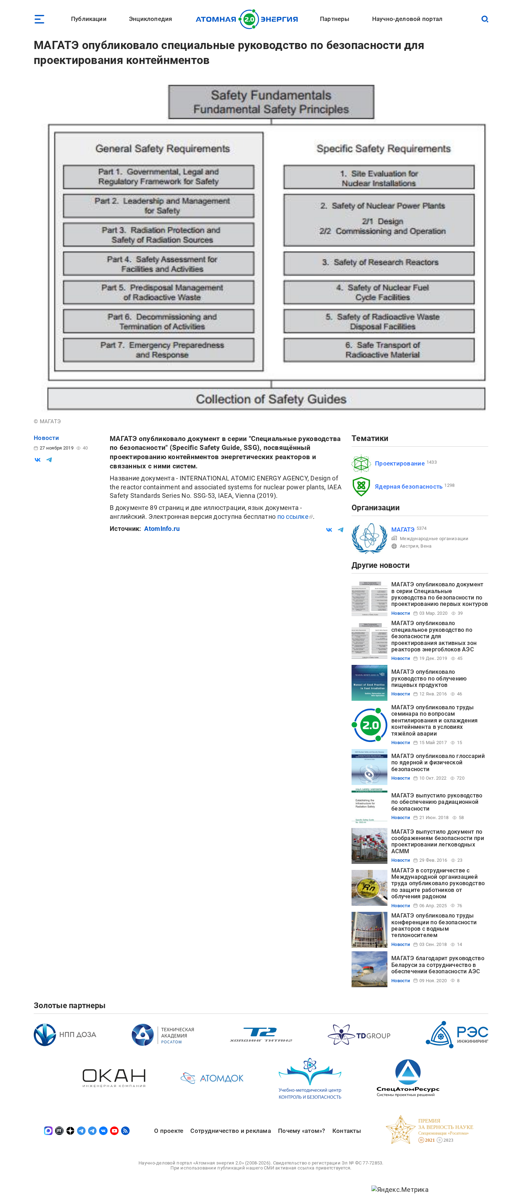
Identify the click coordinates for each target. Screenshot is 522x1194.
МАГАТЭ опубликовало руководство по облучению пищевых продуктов (429, 678)
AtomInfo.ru (162, 528)
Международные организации (434, 538)
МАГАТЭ (403, 529)
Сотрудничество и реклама (230, 1130)
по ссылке (293, 516)
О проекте (168, 1130)
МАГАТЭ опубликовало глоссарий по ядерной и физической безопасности (438, 763)
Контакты (346, 1130)
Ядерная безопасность (408, 486)
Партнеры (334, 18)
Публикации (89, 18)
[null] (38, 460)
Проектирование (400, 463)
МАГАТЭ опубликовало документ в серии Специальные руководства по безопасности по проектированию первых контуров (439, 594)
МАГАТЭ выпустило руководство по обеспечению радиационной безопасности (437, 802)
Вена (425, 546)
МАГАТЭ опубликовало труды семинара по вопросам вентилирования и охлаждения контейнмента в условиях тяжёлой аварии (434, 720)
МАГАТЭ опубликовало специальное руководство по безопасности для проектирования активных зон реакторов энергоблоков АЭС (434, 636)
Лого (249, 19)
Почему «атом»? (301, 1130)
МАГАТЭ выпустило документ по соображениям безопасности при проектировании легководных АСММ (437, 841)
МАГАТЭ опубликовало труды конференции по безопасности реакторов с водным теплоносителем (434, 925)
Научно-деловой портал (407, 18)
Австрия (409, 546)
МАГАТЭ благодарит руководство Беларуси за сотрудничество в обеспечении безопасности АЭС (437, 965)
